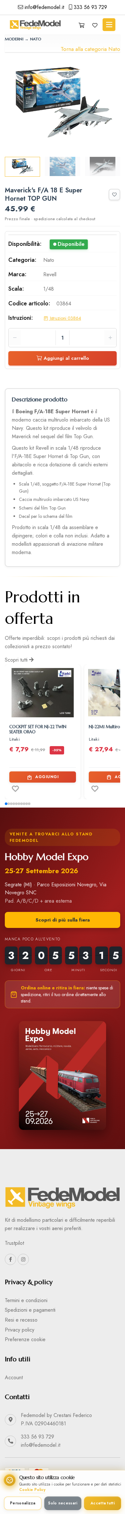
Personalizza (23, 1503)
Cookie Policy (32, 1490)
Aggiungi (47, 777)
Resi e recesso (21, 1320)
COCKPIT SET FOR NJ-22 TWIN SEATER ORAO (37, 729)
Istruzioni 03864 (65, 318)
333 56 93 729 (89, 7)
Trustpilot (14, 1243)
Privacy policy (19, 1329)
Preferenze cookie (25, 1339)
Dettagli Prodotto (46, 699)
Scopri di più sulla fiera (63, 919)
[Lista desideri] (94, 25)
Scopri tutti (17, 660)
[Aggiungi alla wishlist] (114, 194)
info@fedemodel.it (43, 7)
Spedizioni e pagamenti (30, 1310)
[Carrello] (81, 25)
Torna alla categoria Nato (90, 49)
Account (14, 1377)
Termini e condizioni (26, 1300)
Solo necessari (62, 1503)
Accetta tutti (102, 1503)
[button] (6, 803)
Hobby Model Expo (46, 857)
